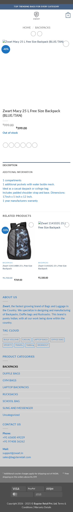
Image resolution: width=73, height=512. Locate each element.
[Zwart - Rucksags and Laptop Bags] (36, 16)
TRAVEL (19, 345)
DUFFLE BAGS (11, 373)
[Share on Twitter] (17, 145)
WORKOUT (43, 345)
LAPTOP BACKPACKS (16, 387)
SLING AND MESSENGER (18, 408)
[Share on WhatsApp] (5, 145)
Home (27, 27)
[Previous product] (39, 33)
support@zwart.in (13, 453)
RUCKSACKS (10, 394)
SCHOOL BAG (11, 401)
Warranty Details (42, 507)
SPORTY (8, 345)
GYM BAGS (9, 380)
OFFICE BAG (57, 340)
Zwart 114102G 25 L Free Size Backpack (52, 267)
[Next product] (33, 33)
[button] (5, 15)
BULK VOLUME (11, 340)
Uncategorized (11, 415)
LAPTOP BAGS (41, 340)
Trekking (30, 345)
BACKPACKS (42, 27)
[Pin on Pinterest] (29, 145)
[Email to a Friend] (23, 145)
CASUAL (26, 340)
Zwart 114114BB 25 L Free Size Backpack (17, 267)
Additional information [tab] (17, 172)
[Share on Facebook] (11, 145)
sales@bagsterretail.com (17, 457)
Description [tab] (10, 165)
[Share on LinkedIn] (34, 145)
